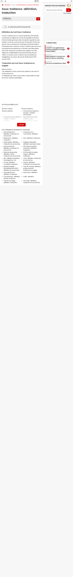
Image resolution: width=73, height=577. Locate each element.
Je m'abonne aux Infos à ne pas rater (19, 27)
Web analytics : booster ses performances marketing (55, 56)
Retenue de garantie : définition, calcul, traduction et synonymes (12, 154)
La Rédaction (7, 18)
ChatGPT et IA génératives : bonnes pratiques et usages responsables (55, 49)
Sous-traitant (8, 108)
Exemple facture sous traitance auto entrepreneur (30, 118)
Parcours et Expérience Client (56, 62)
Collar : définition (28, 176)
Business (7, 4)
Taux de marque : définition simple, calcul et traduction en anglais (32, 168)
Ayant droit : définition (30, 172)
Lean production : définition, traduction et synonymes (11, 148)
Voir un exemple (67, 13)
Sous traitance (28, 108)
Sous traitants (8, 111)
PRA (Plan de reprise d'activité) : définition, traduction (30, 148)
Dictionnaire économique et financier (28, 4)
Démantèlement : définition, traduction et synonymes (11, 133)
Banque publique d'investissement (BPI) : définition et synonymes (11, 168)
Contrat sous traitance (30, 111)
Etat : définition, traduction (31, 138)
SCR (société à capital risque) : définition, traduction (30, 154)
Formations (51, 43)
